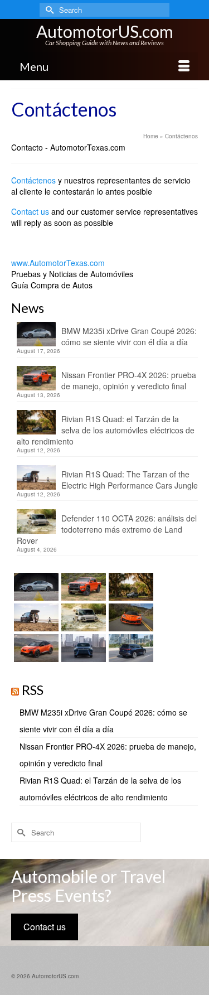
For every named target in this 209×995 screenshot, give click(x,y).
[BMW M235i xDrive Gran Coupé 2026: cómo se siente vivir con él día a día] (35, 587)
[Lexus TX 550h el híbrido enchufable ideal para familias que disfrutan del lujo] (82, 648)
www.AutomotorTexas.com (58, 262)
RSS (32, 690)
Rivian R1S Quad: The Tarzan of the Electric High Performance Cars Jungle (129, 479)
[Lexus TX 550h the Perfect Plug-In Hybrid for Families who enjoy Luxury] (129, 648)
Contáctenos (33, 180)
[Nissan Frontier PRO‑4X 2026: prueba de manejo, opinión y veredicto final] (82, 587)
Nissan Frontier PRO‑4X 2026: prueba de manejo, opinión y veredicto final (128, 380)
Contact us (30, 211)
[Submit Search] (48, 10)
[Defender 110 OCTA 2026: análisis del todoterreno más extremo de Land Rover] (82, 617)
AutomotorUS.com (104, 31)
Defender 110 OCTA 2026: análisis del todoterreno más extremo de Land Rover (107, 529)
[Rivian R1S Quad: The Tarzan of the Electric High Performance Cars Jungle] (35, 617)
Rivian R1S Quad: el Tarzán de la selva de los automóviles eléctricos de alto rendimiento (106, 430)
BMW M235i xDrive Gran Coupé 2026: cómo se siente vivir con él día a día (129, 336)
